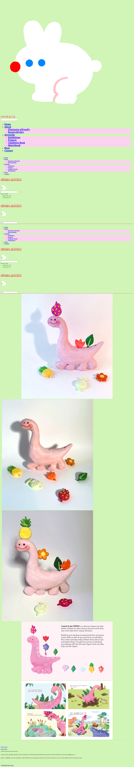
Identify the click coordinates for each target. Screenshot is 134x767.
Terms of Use (4, 747)
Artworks (9, 135)
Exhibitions (14, 137)
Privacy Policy (4, 749)
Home (7, 124)
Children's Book (16, 142)
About (7, 127)
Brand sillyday (16, 132)
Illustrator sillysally (19, 129)
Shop (7, 148)
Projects (12, 140)
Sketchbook (14, 145)
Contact (8, 150)
